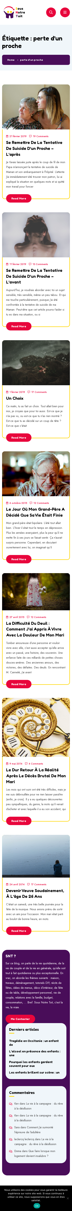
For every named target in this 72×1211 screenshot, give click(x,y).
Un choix (14, 398)
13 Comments (40, 264)
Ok (36, 1205)
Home (11, 59)
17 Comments (39, 392)
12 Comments (41, 503)
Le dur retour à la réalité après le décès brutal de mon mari (36, 775)
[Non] (67, 1198)
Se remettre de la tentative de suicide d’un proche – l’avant (34, 276)
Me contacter (20, 1019)
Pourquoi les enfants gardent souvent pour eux (31, 1064)
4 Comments (36, 763)
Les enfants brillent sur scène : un (34, 1072)
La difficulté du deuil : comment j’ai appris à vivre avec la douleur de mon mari (35, 629)
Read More (18, 198)
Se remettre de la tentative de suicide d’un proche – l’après (34, 148)
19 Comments (40, 136)
